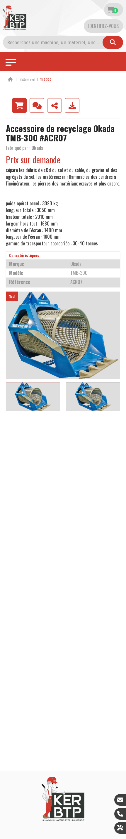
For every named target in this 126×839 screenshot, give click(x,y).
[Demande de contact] (37, 105)
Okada (37, 147)
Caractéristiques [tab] (24, 255)
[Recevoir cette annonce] (72, 105)
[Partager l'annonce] (54, 105)
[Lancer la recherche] (113, 42)
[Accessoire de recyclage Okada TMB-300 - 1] (63, 335)
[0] (110, 9)
